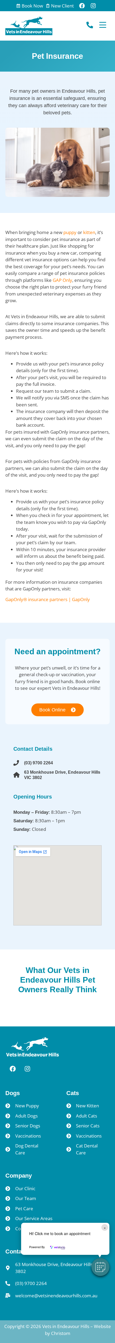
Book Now (32, 6)
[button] (100, 1267)
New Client (62, 6)
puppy (69, 232)
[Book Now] (18, 6)
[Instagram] (93, 5)
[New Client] (48, 6)
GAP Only (62, 280)
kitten (89, 232)
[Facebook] (82, 5)
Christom (60, 1333)
